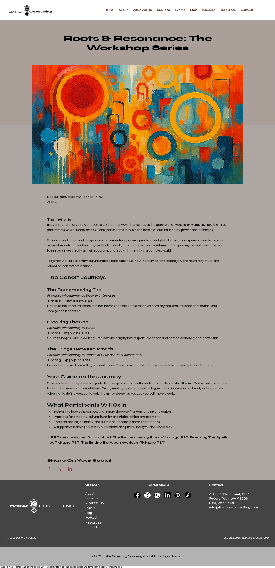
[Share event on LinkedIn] (70, 469)
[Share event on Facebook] (49, 469)
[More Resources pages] (103, 522)
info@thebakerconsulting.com (233, 507)
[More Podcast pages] (99, 517)
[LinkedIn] (167, 495)
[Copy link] (188, 495)
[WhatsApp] (157, 495)
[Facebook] (137, 495)
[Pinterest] (177, 495)
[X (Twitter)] (147, 495)
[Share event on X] (60, 469)
